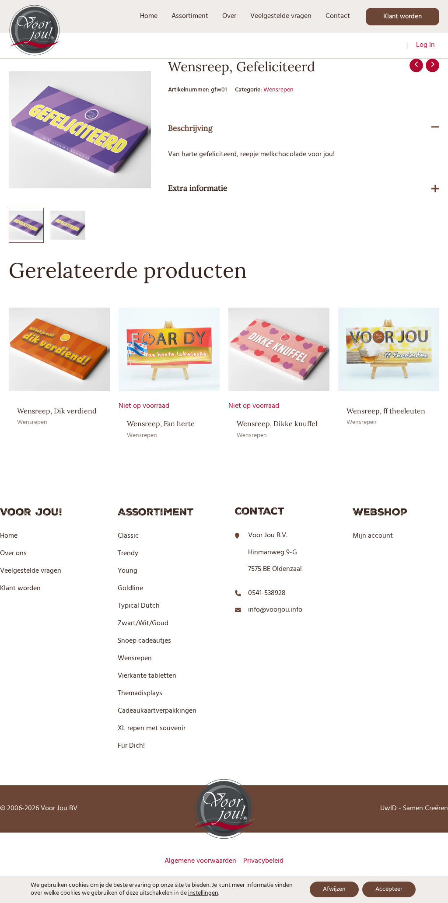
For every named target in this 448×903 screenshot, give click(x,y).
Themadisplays (140, 693)
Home (9, 536)
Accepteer (388, 889)
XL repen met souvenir (152, 728)
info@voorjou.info (275, 610)
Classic (128, 536)
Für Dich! (131, 746)
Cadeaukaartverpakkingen (157, 711)
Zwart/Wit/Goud (143, 623)
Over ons (13, 553)
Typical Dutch (139, 606)
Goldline (130, 588)
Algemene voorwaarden (200, 861)
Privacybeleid (263, 861)
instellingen (203, 893)
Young (127, 571)
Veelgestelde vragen (30, 571)
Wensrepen (278, 90)
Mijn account (373, 536)
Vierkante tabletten (147, 676)
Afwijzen (334, 889)
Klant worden (20, 588)
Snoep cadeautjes (144, 641)
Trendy (128, 553)
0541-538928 (267, 593)
